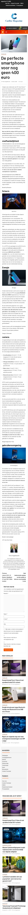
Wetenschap (5, 763)
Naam (5, 614)
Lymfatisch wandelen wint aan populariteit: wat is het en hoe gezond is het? (12, 879)
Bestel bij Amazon (6, 187)
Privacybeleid (19, 5)
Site (5, 624)
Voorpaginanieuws (6, 757)
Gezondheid (5, 874)
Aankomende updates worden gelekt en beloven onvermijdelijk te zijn (20, 577)
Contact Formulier (15, 3)
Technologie (4, 734)
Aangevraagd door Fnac (8, 441)
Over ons (7, 3)
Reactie (6, 593)
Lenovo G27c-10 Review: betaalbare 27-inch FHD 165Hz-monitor (7, 577)
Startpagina (5, 755)
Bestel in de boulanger (7, 537)
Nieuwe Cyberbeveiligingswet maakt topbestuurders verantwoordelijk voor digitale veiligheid (14, 850)
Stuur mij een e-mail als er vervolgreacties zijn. (10, 638)
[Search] (26, 32)
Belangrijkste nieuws (7, 845)
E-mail (6, 619)
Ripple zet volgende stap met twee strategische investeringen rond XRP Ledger (13, 739)
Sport (3, 767)
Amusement (5, 769)
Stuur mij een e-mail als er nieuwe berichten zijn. (12, 645)
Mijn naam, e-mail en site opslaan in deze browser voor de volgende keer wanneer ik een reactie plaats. (13, 631)
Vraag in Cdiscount (6, 333)
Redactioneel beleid (10, 5)
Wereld (4, 759)
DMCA (21, 3)
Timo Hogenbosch (6, 81)
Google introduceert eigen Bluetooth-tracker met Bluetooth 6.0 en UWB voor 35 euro (13, 709)
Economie (4, 761)
